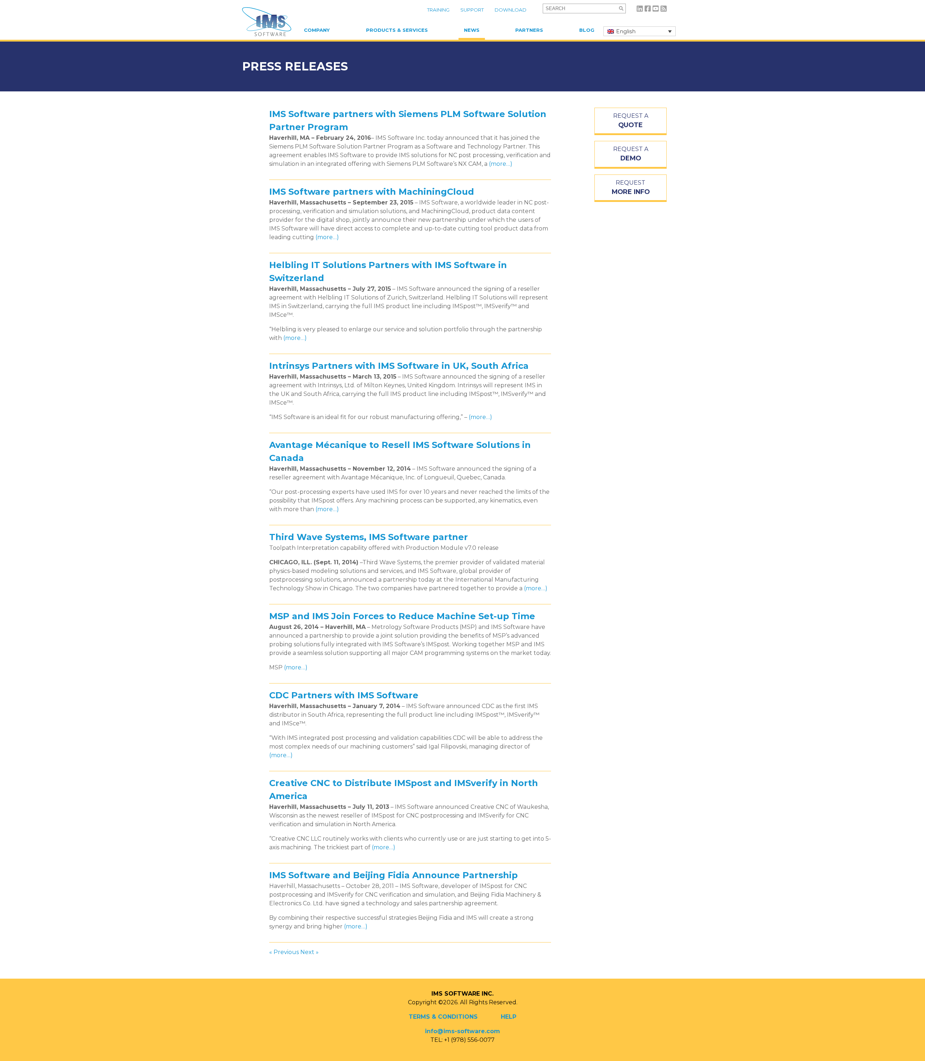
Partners (529, 30)
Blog (586, 30)
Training (438, 10)
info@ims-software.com (462, 1031)
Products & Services (397, 30)
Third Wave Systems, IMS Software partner (368, 537)
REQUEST (631, 187)
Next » (309, 952)
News (471, 30)
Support (472, 10)
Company (317, 30)
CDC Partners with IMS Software (343, 695)
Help (508, 1016)
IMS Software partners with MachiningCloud (371, 191)
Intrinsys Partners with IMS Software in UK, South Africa (399, 366)
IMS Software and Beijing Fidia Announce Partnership (393, 875)
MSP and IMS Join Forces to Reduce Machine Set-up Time (402, 616)
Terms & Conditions (443, 1016)
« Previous (284, 952)
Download (510, 10)
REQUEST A (630, 120)
